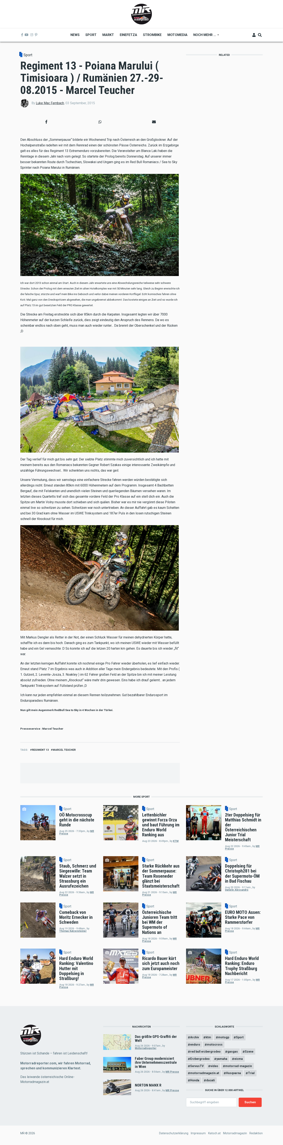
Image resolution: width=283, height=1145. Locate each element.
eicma (238, 1058)
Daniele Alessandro (236, 889)
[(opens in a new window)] (22, 34)
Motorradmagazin (235, 1133)
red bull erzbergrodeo (205, 1051)
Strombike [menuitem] (152, 35)
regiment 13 (40, 749)
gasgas (232, 1051)
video (214, 1066)
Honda (194, 1080)
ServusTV (197, 1066)
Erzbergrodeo (200, 1058)
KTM (176, 841)
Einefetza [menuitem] (128, 35)
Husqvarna (233, 1073)
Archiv (194, 1037)
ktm (208, 1037)
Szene (249, 1051)
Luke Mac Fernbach (50, 103)
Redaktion (256, 1133)
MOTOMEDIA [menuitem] (177, 35)
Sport (27, 55)
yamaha (221, 1058)
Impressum (198, 1133)
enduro (195, 1044)
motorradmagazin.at (204, 1073)
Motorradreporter (145, 1048)
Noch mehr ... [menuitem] (203, 36)
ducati (210, 1080)
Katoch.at (214, 1133)
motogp (223, 1037)
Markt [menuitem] (108, 35)
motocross (215, 1044)
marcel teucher (64, 749)
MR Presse (172, 1071)
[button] (46, 121)
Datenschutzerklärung (173, 1133)
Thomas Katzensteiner (73, 931)
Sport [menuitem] (91, 35)
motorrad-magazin (238, 1066)
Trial (251, 1073)
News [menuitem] (75, 35)
